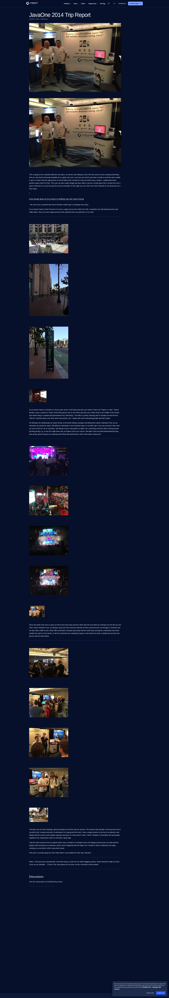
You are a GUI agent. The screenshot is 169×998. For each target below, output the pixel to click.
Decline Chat (150, 993)
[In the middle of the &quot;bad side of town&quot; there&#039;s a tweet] (75, 290)
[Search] (109, 3)
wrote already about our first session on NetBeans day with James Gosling (56, 199)
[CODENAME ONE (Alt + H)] (32, 3)
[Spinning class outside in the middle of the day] (75, 238)
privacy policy (158, 985)
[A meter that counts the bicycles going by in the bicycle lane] (75, 353)
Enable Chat (160, 993)
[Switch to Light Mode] (114, 3)
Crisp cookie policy (143, 985)
